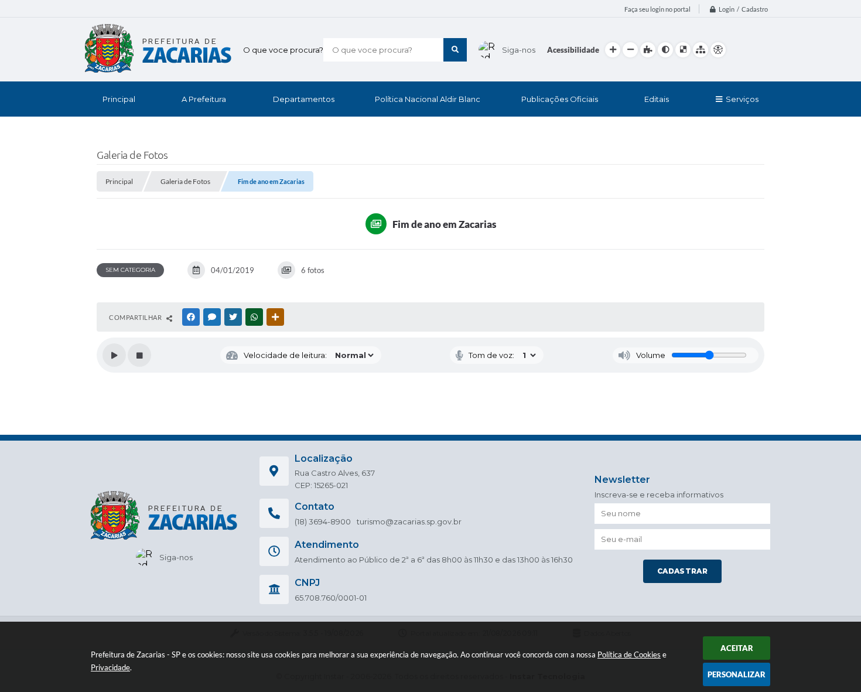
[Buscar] (455, 50)
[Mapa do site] (700, 49)
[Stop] (139, 355)
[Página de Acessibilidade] (718, 49)
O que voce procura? (283, 49)
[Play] (114, 355)
